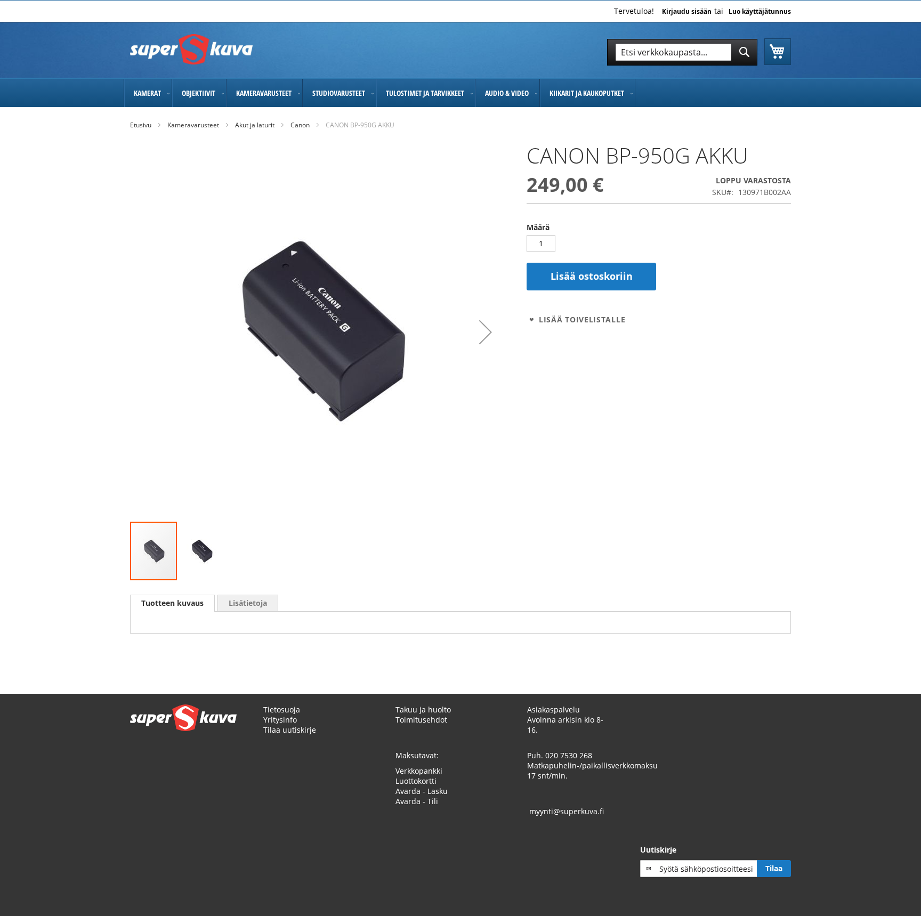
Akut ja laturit (254, 124)
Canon (300, 124)
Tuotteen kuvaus (172, 603)
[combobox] (682, 52)
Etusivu (140, 124)
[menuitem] (148, 93)
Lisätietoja (248, 603)
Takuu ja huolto (423, 709)
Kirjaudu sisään (687, 11)
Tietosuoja (281, 709)
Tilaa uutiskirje (289, 730)
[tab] (172, 603)
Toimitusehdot (421, 720)
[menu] (460, 93)
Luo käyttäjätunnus (760, 11)
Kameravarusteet (193, 124)
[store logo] (191, 49)
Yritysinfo (280, 720)
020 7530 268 (568, 755)
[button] (485, 332)
